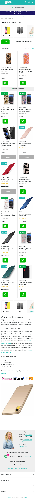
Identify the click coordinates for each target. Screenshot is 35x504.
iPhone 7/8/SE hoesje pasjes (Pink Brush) (25, 249)
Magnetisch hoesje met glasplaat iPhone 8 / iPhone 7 (8, 145)
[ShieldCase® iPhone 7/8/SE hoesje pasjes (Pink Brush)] (26, 237)
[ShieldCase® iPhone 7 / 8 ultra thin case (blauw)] (26, 203)
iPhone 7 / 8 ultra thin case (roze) (25, 144)
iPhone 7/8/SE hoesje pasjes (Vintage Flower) (8, 214)
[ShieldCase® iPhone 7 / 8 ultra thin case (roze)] (26, 133)
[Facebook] (14, 465)
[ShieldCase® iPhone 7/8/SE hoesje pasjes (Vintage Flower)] (8, 203)
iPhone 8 (24, 17)
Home (9, 17)
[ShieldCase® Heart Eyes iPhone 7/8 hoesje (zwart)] (26, 272)
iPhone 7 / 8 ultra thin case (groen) (7, 283)
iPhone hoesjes (17, 17)
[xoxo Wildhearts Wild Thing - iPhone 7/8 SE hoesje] (8, 58)
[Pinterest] (21, 465)
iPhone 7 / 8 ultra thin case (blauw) (25, 214)
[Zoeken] (25, 2)
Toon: (25, 48)
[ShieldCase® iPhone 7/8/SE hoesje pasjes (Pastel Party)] (26, 99)
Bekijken (8, 157)
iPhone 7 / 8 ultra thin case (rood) (7, 180)
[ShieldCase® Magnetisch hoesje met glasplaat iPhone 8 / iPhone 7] (8, 133)
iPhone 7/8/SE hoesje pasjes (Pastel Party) (25, 110)
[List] (33, 48)
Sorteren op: (18, 41)
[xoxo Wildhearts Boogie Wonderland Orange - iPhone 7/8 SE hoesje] (26, 59)
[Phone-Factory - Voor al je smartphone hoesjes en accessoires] (12, 2)
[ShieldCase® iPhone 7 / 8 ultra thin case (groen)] (8, 272)
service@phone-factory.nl (25, 440)
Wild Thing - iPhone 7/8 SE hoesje (8, 70)
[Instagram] (17, 465)
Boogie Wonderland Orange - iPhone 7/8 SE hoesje (25, 71)
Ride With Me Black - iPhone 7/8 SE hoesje (25, 180)
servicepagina (23, 446)
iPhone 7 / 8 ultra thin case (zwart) (7, 249)
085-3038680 (28, 434)
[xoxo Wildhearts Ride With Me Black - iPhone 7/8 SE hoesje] (26, 169)
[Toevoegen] (5, 83)
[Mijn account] (29, 2)
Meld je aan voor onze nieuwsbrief (17, 468)
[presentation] (33, 31)
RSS (26, 498)
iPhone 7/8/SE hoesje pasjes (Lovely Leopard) (8, 110)
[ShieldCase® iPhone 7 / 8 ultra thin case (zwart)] (8, 237)
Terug (5, 17)
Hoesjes (3, 19)
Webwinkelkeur (26, 456)
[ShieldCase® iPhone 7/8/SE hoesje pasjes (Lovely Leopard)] (8, 98)
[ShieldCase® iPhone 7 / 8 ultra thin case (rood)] (8, 168)
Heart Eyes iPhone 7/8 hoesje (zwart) (25, 283)
